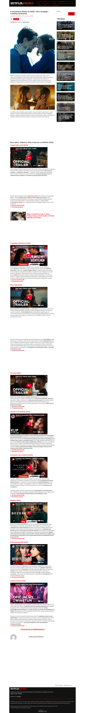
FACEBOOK (55, 5)
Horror (48, 3)
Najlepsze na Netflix (41, 1)
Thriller (72, 3)
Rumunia (20, 693)
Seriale (54, 1)
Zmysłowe (39, 5)
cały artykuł (20, 207)
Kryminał (60, 3)
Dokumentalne (62, 1)
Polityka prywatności (58, 685)
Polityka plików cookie (68, 685)
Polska (38, 3)
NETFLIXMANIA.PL (17, 15)
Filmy (49, 1)
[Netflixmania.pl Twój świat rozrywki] (22, 3)
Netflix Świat (32, 685)
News (68, 1)
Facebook (19, 696)
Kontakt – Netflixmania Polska (21, 685)
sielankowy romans (33, 196)
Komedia (53, 3)
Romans (66, 3)
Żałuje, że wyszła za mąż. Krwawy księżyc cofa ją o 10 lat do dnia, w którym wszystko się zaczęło (41, 215)
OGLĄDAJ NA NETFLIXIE (18, 205)
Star (72, 1)
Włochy (12, 693)
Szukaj (58, 11)
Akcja (42, 3)
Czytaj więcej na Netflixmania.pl (33, 629)
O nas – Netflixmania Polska (42, 685)
